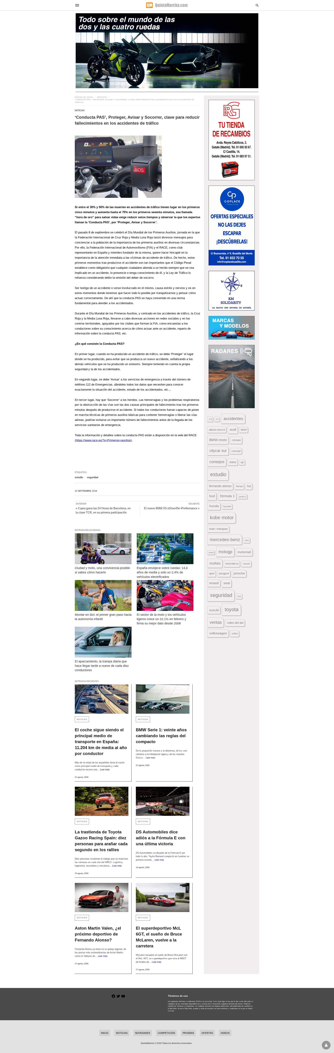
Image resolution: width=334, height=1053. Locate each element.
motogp (225, 551)
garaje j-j (242, 496)
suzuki (214, 610)
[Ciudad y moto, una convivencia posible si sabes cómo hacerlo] (103, 548)
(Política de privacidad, (204, 1001)
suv (239, 596)
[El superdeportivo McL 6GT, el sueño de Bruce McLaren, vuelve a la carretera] (162, 897)
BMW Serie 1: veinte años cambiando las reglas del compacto (161, 735)
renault (214, 583)
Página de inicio (84, 97)
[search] (257, 5)
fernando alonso (220, 486)
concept (236, 451)
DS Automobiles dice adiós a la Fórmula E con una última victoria (160, 838)
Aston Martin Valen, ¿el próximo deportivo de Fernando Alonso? (98, 934)
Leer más (105, 769)
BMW (244, 429)
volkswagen (218, 633)
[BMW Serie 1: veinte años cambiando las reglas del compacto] (162, 699)
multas (215, 563)
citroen (236, 440)
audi (233, 429)
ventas (216, 622)
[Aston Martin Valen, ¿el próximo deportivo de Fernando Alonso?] (101, 897)
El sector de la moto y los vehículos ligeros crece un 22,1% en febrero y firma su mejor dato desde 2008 (162, 619)
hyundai (227, 506)
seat (227, 583)
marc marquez (218, 529)
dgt (242, 462)
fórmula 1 (227, 496)
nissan (246, 563)
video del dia (235, 622)
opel (211, 573)
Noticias (102, 97)
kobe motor (222, 517)
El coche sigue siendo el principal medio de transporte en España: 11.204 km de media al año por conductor (101, 741)
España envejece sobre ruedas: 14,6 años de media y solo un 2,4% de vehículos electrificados (163, 572)
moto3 (211, 552)
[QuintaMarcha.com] (166, 5)
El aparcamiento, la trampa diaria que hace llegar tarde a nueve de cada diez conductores (102, 666)
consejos (216, 462)
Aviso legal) (217, 1001)
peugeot (224, 573)
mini (247, 540)
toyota (231, 609)
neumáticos (232, 563)
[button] (118, 167)
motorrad (244, 552)
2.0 (217, 419)
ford (212, 496)
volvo (235, 633)
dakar (232, 462)
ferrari (239, 486)
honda (214, 506)
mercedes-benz (225, 539)
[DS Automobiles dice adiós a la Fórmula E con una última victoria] (162, 801)
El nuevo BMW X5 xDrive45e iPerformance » (172, 508)
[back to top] (326, 1045)
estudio (79, 477)
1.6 (210, 419)
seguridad (92, 477)
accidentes (233, 418)
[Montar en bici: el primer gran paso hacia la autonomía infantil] (103, 595)
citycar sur (218, 450)
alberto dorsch (217, 429)
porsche (239, 573)
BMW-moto (218, 440)
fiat (249, 486)
